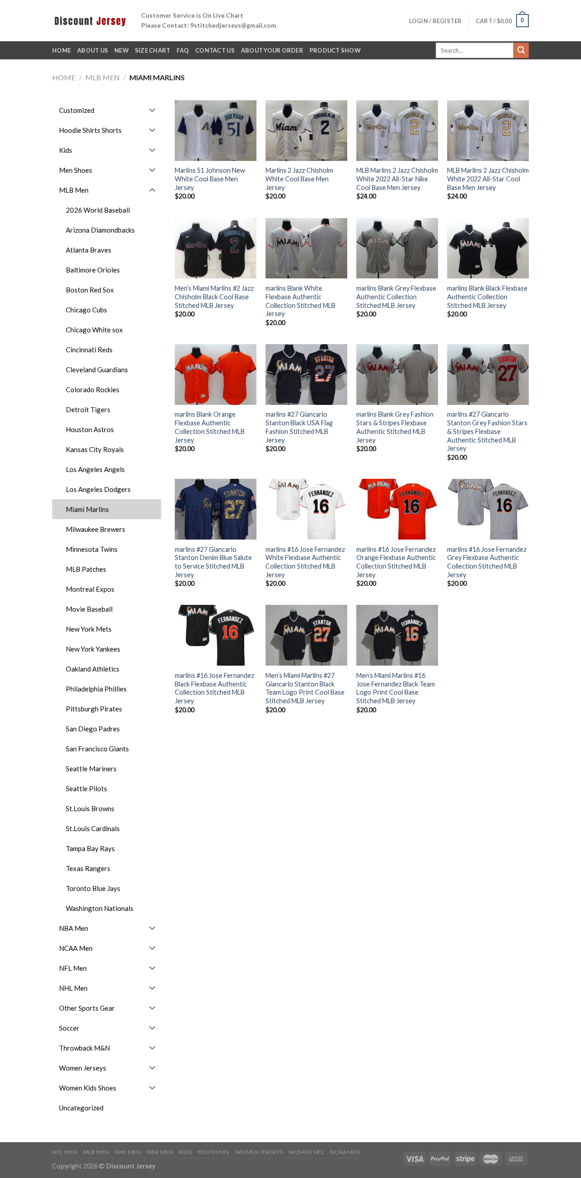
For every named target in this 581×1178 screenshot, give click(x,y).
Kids (185, 1152)
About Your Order (272, 50)
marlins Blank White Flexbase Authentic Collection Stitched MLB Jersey (300, 300)
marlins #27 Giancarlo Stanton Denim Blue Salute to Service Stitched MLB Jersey (213, 562)
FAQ (183, 50)
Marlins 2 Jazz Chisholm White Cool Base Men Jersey (299, 178)
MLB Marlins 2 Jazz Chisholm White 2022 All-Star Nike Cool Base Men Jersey (397, 178)
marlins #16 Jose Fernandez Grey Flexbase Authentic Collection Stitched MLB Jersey (487, 562)
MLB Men (102, 77)
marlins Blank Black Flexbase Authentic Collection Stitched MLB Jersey (487, 296)
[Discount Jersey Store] (90, 20)
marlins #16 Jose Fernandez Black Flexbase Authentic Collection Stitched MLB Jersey (214, 688)
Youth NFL (213, 1152)
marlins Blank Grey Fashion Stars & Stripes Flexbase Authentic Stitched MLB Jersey (394, 426)
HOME (61, 50)
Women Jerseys (259, 1152)
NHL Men (128, 1152)
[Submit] (521, 50)
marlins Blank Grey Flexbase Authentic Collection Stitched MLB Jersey (396, 296)
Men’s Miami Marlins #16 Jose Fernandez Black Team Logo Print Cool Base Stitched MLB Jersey (395, 688)
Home (63, 77)
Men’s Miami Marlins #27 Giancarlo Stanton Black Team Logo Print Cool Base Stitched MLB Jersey (305, 688)
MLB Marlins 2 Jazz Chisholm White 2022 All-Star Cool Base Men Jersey (488, 178)
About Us (92, 50)
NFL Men (64, 1152)
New (121, 50)
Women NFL (307, 1152)
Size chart (153, 50)
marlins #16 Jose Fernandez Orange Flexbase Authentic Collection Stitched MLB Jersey (396, 562)
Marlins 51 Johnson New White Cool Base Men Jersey (210, 178)
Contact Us (215, 50)
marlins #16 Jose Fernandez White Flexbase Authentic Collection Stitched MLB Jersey (305, 562)
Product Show (335, 50)
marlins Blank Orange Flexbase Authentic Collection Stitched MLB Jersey (210, 426)
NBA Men (160, 1152)
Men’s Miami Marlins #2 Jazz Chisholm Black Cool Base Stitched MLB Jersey (214, 296)
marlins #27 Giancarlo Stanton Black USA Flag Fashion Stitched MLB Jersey (299, 426)
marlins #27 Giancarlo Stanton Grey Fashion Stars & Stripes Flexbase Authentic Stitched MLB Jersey (487, 431)
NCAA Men (345, 1152)
